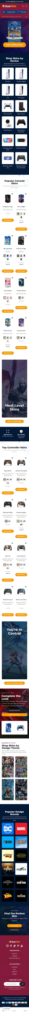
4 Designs (7, 304)
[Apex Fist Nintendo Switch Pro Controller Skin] (8, 548)
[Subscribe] (22, 984)
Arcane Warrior (21, 558)
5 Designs (21, 221)
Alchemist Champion (21, 473)
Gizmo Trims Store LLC (14, 997)
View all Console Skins (14, 421)
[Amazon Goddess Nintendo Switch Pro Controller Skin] (21, 504)
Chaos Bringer (8, 292)
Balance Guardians (21, 602)
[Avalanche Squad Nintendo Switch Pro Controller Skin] (8, 591)
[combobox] (15, 16)
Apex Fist (7, 558)
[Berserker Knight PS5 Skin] (21, 240)
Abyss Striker (7, 473)
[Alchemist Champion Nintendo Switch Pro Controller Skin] (21, 463)
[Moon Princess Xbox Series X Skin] (8, 322)
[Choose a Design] (26, 6)
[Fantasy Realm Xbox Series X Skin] (21, 322)
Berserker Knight (21, 250)
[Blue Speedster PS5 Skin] (8, 240)
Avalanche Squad (7, 602)
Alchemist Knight (7, 515)
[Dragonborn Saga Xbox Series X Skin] (8, 199)
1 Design (8, 213)
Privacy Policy (20, 999)
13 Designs (21, 528)
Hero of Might (21, 208)
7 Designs (21, 263)
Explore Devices (15, 930)
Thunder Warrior (21, 292)
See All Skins (14, 925)
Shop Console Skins (14, 45)
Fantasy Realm (21, 332)
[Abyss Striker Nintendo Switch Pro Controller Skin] (8, 463)
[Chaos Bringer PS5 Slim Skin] (8, 282)
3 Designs (21, 341)
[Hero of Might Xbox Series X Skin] (21, 199)
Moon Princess (8, 332)
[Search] (26, 16)
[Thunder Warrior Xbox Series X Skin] (21, 282)
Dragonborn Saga (8, 208)
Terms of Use (13, 999)
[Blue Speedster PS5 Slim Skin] (8, 727)
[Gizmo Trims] (9, 6)
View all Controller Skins (14, 683)
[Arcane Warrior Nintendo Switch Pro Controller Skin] (21, 548)
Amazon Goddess (21, 515)
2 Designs (21, 301)
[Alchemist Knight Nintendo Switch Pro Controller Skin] (8, 504)
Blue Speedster (8, 250)
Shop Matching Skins (14, 710)
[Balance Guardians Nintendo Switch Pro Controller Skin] (21, 591)
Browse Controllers (14, 714)
